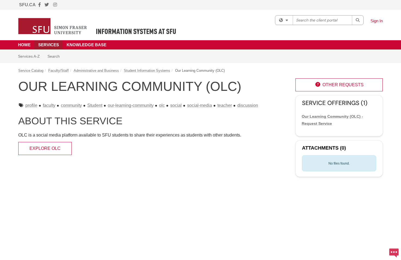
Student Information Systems (147, 71)
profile (31, 105)
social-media (199, 105)
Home (24, 44)
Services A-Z (29, 56)
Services (48, 44)
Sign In (376, 20)
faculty (49, 105)
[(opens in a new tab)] (97, 26)
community (71, 105)
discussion (247, 105)
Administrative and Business (96, 71)
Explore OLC (45, 148)
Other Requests (339, 84)
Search (55, 56)
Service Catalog (30, 71)
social (176, 105)
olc (162, 105)
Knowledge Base (86, 44)
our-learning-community (131, 105)
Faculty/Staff (58, 71)
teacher (224, 105)
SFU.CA (27, 4)
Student (94, 105)
